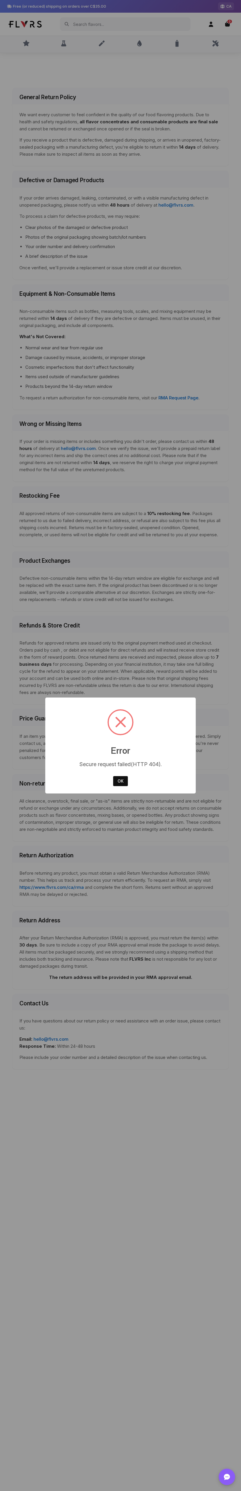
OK (120, 780)
